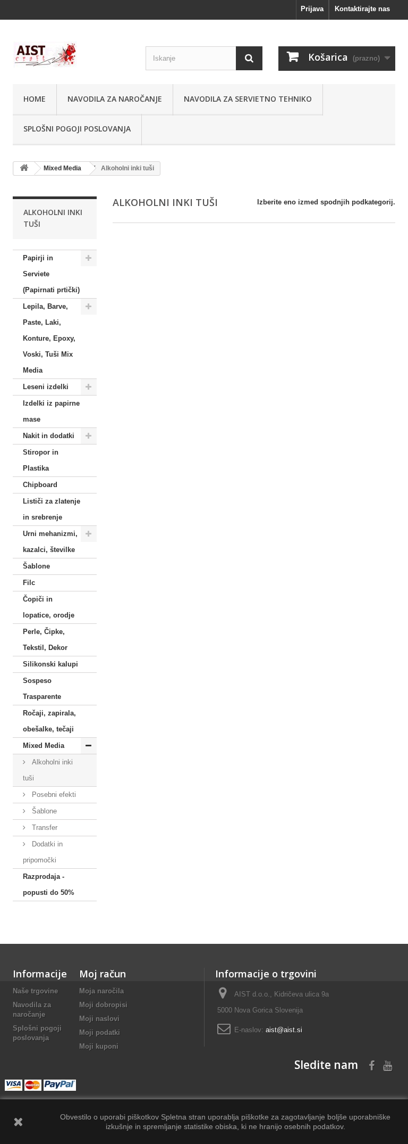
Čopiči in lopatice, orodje (48, 607)
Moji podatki (99, 1032)
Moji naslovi (99, 1019)
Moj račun (102, 973)
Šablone (36, 566)
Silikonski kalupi (50, 664)
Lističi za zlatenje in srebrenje (51, 509)
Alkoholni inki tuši (48, 770)
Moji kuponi (98, 1046)
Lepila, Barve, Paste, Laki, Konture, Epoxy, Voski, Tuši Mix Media (49, 338)
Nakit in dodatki (48, 436)
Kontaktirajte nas (362, 9)
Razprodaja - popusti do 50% (48, 884)
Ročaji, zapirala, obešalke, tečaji (49, 721)
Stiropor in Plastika (40, 460)
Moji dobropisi (103, 1005)
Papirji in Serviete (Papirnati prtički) (51, 274)
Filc (29, 583)
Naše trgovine (35, 991)
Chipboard (40, 485)
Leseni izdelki (46, 387)
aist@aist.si (284, 1030)
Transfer (43, 828)
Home (34, 99)
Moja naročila (101, 991)
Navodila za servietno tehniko (248, 99)
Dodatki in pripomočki (43, 852)
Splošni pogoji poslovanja (77, 129)
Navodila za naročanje (114, 99)
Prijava (312, 9)
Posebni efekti (53, 795)
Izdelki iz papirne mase (51, 411)
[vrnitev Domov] (24, 168)
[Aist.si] (71, 54)
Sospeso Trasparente (42, 689)
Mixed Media (43, 746)
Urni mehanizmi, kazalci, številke (50, 542)
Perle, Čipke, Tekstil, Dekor (45, 640)
